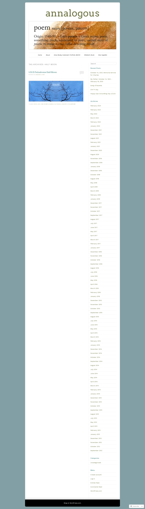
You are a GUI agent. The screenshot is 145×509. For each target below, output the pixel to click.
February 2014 (95, 390)
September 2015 (96, 313)
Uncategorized (95, 463)
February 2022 (95, 122)
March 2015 (94, 337)
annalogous (72, 13)
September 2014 (96, 361)
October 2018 (95, 175)
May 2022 (93, 114)
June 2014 (94, 373)
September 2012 (96, 450)
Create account (96, 475)
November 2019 (96, 158)
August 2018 (94, 179)
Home (40, 55)
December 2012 (96, 438)
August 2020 (94, 154)
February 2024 (95, 106)
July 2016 (93, 272)
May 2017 (93, 231)
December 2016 (96, 252)
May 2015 (93, 329)
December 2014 (96, 349)
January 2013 (95, 434)
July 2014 (93, 369)
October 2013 (95, 406)
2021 (39, 104)
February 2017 (95, 244)
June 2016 (94, 276)
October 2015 (95, 308)
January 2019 (95, 166)
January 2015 (95, 345)
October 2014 (95, 357)
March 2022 (94, 118)
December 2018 (96, 171)
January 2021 (95, 146)
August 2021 (94, 138)
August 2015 (94, 317)
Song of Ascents (96, 85)
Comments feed (96, 487)
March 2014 (94, 386)
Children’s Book (89, 55)
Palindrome (71, 104)
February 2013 (95, 430)
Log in (92, 479)
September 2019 (96, 162)
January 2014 (95, 394)
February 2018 (95, 195)
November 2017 (96, 207)
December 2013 (96, 398)
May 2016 (93, 280)
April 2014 (94, 382)
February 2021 (95, 142)
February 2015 (95, 341)
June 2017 (94, 227)
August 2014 (94, 365)
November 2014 (96, 353)
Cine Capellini (102, 55)
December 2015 (96, 300)
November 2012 (96, 442)
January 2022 (95, 126)
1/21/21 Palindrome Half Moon (43, 72)
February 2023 (95, 110)
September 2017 (96, 215)
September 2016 (96, 264)
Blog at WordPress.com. (72, 503)
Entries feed (94, 483)
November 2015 (96, 304)
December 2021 (96, 130)
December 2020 (96, 150)
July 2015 (93, 321)
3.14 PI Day (94, 90)
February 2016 (95, 292)
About (48, 55)
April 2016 (93, 284)
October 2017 (95, 211)
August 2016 (94, 268)
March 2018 (94, 191)
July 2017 (93, 223)
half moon (57, 104)
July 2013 (93, 418)
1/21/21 (35, 104)
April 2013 (93, 426)
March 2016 (94, 288)
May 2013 (93, 422)
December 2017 (96, 203)
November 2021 (96, 134)
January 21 (64, 104)
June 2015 (94, 325)
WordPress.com (96, 491)
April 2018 (93, 187)
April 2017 (93, 235)
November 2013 (96, 402)
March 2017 (94, 240)
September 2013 (96, 410)
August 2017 (94, 219)
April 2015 (93, 333)
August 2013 (94, 414)
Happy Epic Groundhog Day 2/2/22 (103, 94)
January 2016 (95, 296)
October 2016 (95, 260)
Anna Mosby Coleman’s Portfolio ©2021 (67, 55)
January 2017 (95, 248)
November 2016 (96, 256)
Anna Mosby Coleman (47, 104)
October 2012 (95, 446)
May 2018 (93, 183)
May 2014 (93, 377)
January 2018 (95, 199)
